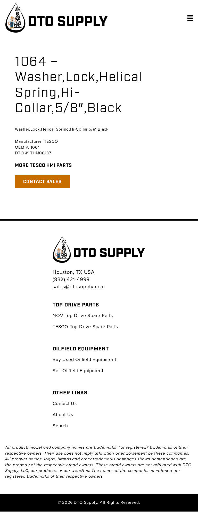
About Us (63, 414)
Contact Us (65, 403)
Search (60, 425)
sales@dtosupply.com (79, 286)
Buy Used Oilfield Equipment (84, 359)
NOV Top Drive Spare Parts (83, 315)
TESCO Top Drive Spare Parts (85, 326)
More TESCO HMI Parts (43, 165)
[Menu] (190, 18)
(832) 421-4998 (71, 279)
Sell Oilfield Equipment (78, 370)
